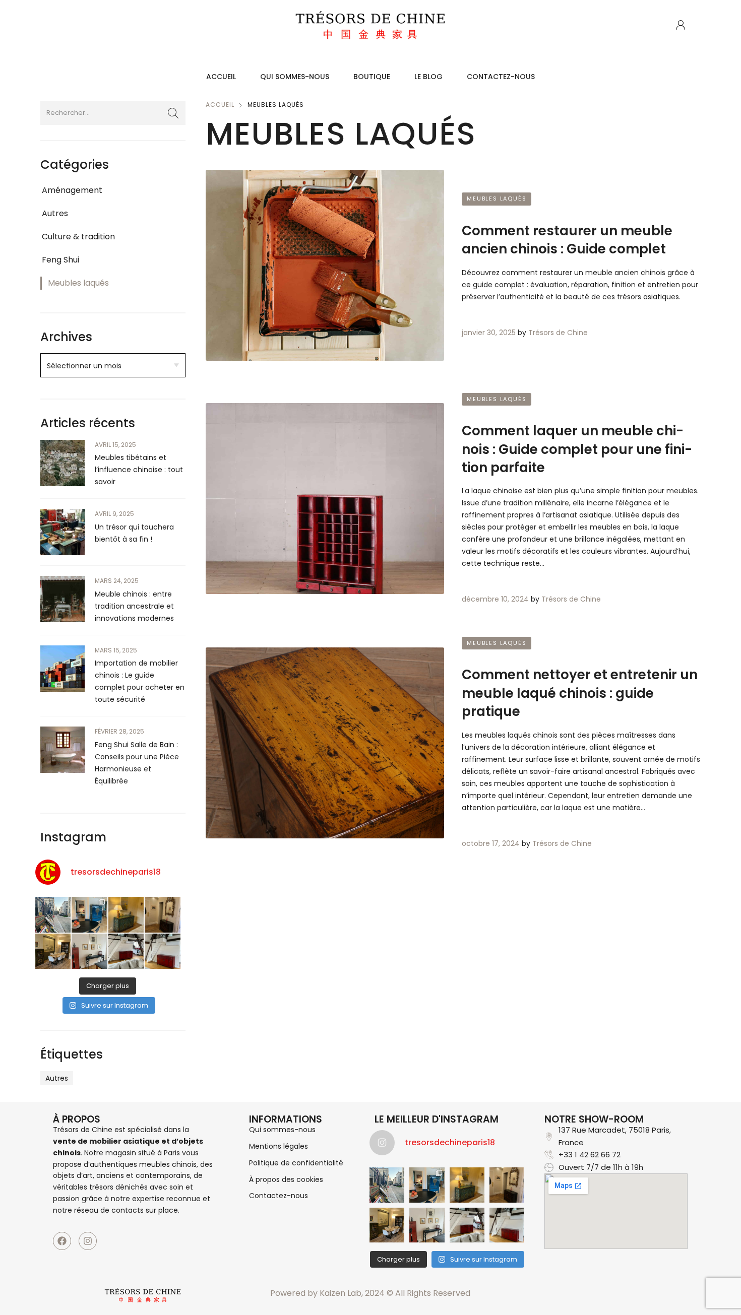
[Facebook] (62, 1241)
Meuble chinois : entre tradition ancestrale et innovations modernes (134, 606)
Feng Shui (60, 260)
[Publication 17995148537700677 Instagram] (53, 951)
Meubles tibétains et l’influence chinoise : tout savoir (139, 469)
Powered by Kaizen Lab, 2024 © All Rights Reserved (370, 1293)
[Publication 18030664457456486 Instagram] (89, 914)
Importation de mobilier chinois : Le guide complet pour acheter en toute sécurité (139, 681)
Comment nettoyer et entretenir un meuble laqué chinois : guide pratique (580, 693)
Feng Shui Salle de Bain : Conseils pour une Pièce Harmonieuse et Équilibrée (137, 763)
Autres (55, 213)
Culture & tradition (78, 236)
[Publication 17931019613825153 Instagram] (126, 914)
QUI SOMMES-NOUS (294, 77)
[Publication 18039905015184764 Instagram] (53, 914)
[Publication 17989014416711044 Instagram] (162, 914)
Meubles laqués (78, 283)
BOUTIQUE (371, 77)
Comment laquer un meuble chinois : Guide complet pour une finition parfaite (577, 449)
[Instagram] (88, 1241)
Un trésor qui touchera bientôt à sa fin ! (134, 533)
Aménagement (72, 190)
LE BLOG (428, 77)
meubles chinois (168, 1164)
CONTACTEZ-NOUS (501, 77)
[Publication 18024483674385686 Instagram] (162, 951)
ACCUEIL (221, 77)
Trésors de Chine (558, 332)
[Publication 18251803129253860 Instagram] (89, 951)
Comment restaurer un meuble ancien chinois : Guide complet (567, 240)
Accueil (220, 104)
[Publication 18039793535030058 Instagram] (126, 951)
